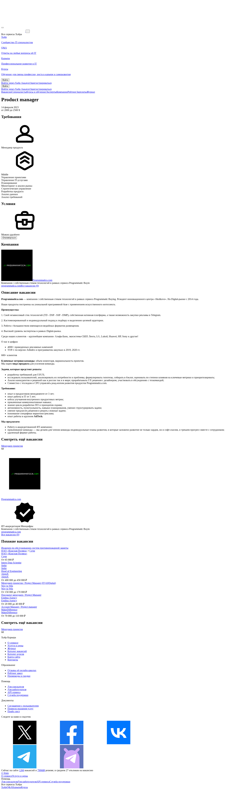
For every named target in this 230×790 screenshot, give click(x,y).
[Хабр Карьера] (13, 31)
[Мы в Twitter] (24, 743)
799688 (41, 770)
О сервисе (13, 642)
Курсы (24, 787)
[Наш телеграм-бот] (71, 767)
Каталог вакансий (17, 651)
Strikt (4, 565)
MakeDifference (9, 609)
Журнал (91, 92)
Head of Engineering (11, 571)
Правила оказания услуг (20, 708)
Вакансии (6, 92)
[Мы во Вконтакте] (118, 743)
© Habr (5, 773)
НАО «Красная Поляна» (14, 550)
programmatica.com (11, 285)
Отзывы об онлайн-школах (22, 670)
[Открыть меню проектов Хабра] (2, 27)
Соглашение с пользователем (23, 705)
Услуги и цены (15, 645)
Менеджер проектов (12, 446)
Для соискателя (16, 686)
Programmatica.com (42, 280)
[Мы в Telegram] (24, 767)
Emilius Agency (9, 597)
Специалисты (19, 92)
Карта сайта (14, 657)
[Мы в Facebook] (71, 743)
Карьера (16, 787)
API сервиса (14, 692)
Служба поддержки (18, 695)
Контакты (13, 659)
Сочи (32, 550)
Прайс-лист (14, 711)
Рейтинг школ (15, 673)
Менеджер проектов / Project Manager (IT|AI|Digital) (28, 583)
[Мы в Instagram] (165, 743)
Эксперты (51, 92)
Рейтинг (72, 92)
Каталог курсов (16, 654)
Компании (62, 92)
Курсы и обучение (36, 92)
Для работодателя (17, 689)
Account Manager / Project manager (19, 607)
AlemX (5, 574)
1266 (21, 770)
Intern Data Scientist (11, 562)
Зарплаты (82, 92)
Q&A (9, 787)
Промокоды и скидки (19, 676)
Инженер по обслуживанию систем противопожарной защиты (34, 548)
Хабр (4, 787)
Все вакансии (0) (30, 285)
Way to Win (7, 586)
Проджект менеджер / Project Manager (21, 595)
